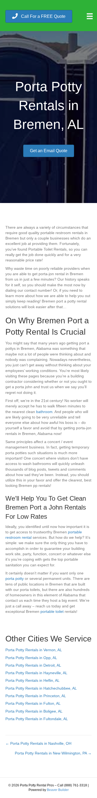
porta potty (14, 578)
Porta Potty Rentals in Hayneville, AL (36, 673)
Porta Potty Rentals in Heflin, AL (32, 680)
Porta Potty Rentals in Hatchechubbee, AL (41, 688)
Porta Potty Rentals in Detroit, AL (33, 665)
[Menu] (89, 16)
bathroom (44, 412)
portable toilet (52, 611)
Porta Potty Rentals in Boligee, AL (34, 711)
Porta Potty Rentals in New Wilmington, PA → (53, 753)
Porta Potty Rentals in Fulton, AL (33, 703)
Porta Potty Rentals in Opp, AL (31, 658)
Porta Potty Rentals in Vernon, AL (33, 650)
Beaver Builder (58, 790)
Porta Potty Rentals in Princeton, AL (35, 696)
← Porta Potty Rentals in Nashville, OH (38, 743)
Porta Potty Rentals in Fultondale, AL (36, 719)
